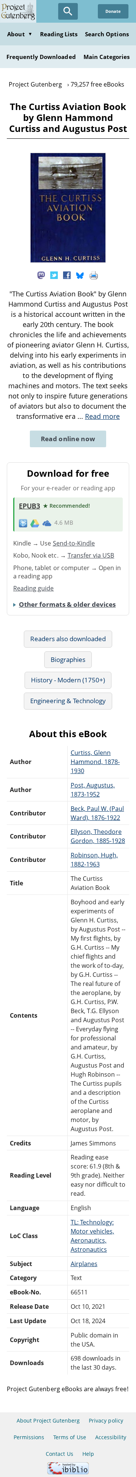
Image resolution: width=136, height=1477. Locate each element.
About (19, 34)
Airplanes (84, 1264)
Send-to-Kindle (74, 543)
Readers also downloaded (68, 638)
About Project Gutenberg (48, 1420)
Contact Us (59, 1453)
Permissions (29, 1437)
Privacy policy (106, 1420)
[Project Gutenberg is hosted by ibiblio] (68, 1472)
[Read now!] (68, 260)
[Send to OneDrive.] (46, 523)
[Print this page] (94, 274)
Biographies (68, 659)
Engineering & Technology (68, 700)
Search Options (107, 34)
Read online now (68, 438)
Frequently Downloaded (41, 56)
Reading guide (33, 588)
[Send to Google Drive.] (34, 522)
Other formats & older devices (67, 604)
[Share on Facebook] (67, 274)
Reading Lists (59, 34)
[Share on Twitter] (54, 274)
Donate (113, 11)
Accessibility (111, 1437)
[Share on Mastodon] (41, 274)
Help (88, 1453)
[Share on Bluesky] (80, 274)
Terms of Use (69, 1437)
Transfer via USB (91, 555)
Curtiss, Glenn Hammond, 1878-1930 (95, 762)
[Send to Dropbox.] (23, 523)
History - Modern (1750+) (68, 680)
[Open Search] (68, 11)
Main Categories (106, 56)
